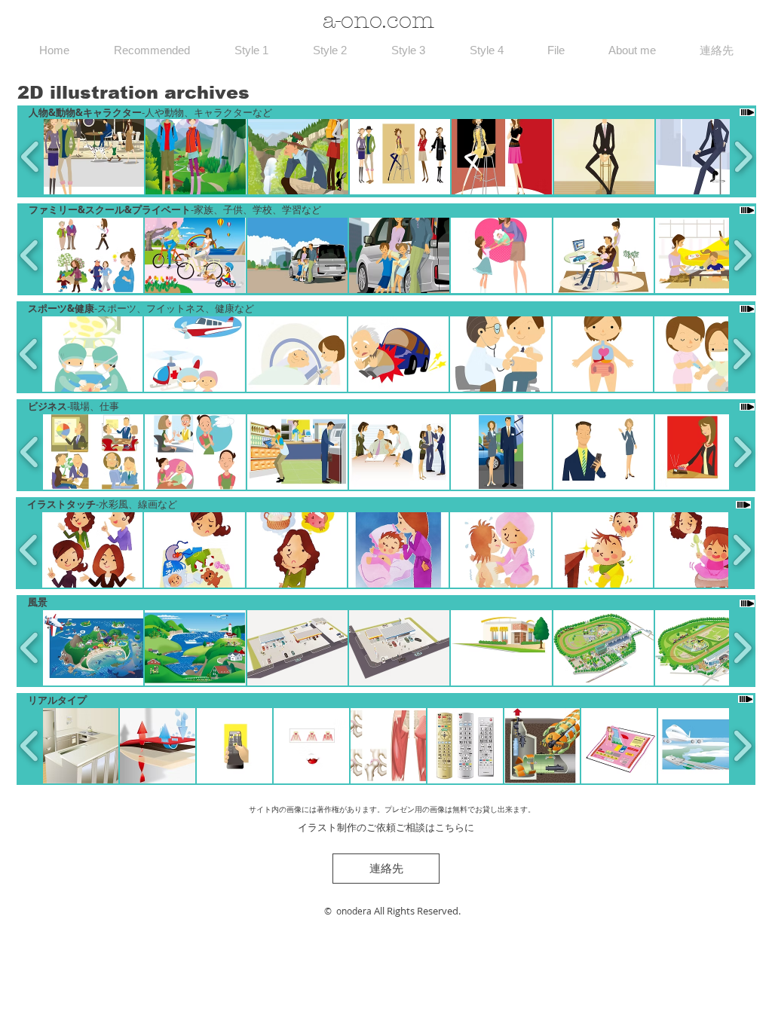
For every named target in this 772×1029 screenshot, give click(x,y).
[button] (94, 156)
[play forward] (743, 156)
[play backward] (30, 156)
